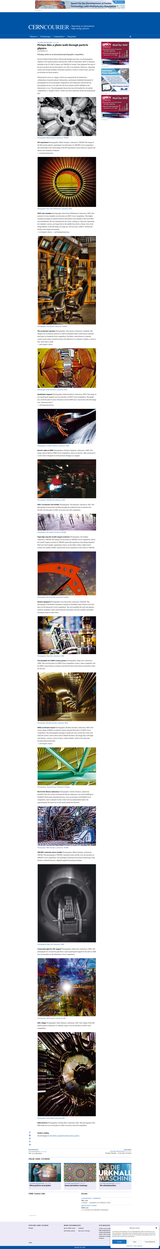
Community (59, 37)
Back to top (80, 1247)
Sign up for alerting (84, 1231)
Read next (127, 1149)
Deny (134, 1242)
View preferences (150, 1242)
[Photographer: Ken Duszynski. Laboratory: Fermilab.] (66, 595)
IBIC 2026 (84, 1201)
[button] (156, 1228)
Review (82, 1183)
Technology (45, 37)
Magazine (71, 37)
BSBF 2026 (84, 1208)
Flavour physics (34, 1151)
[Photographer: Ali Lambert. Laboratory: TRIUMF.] (66, 530)
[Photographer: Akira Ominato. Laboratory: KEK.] (66, 1016)
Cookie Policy (129, 1246)
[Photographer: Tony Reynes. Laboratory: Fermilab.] (66, 324)
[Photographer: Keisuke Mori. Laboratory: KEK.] (66, 1116)
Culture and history (44, 42)
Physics (33, 37)
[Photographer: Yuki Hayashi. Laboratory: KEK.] (66, 498)
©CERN (31, 1228)
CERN (30, 1242)
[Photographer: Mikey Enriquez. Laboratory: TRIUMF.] (66, 136)
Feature (56, 42)
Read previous (33, 1149)
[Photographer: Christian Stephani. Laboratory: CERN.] (66, 444)
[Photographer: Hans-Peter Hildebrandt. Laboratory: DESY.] (66, 207)
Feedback (81, 1228)
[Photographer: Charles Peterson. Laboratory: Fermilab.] (66, 785)
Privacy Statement (138, 1246)
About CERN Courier (69, 1228)
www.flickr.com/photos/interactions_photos (64, 1136)
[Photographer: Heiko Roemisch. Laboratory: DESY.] (66, 387)
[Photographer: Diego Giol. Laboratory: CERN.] (66, 654)
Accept (119, 1242)
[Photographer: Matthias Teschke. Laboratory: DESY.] (66, 721)
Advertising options (69, 1231)
